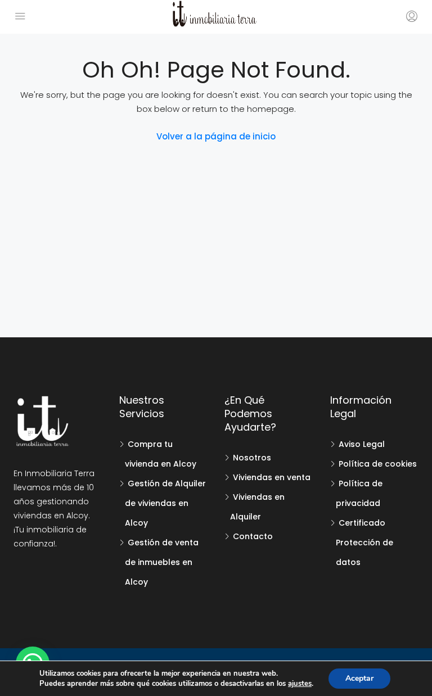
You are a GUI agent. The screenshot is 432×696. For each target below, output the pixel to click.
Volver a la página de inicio (216, 136)
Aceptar (359, 678)
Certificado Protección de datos (364, 542)
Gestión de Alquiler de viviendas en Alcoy (165, 503)
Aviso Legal (362, 444)
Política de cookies (378, 463)
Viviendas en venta (271, 477)
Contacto (253, 536)
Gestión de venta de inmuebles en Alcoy (162, 562)
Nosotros (252, 457)
